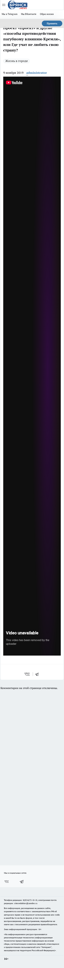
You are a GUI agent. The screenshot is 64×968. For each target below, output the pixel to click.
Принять (52, 23)
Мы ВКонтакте (29, 14)
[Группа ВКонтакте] (6, 881)
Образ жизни (47, 14)
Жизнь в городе (16, 61)
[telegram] (38, 674)
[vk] (27, 674)
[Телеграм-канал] (21, 881)
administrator (36, 73)
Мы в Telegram (10, 14)
